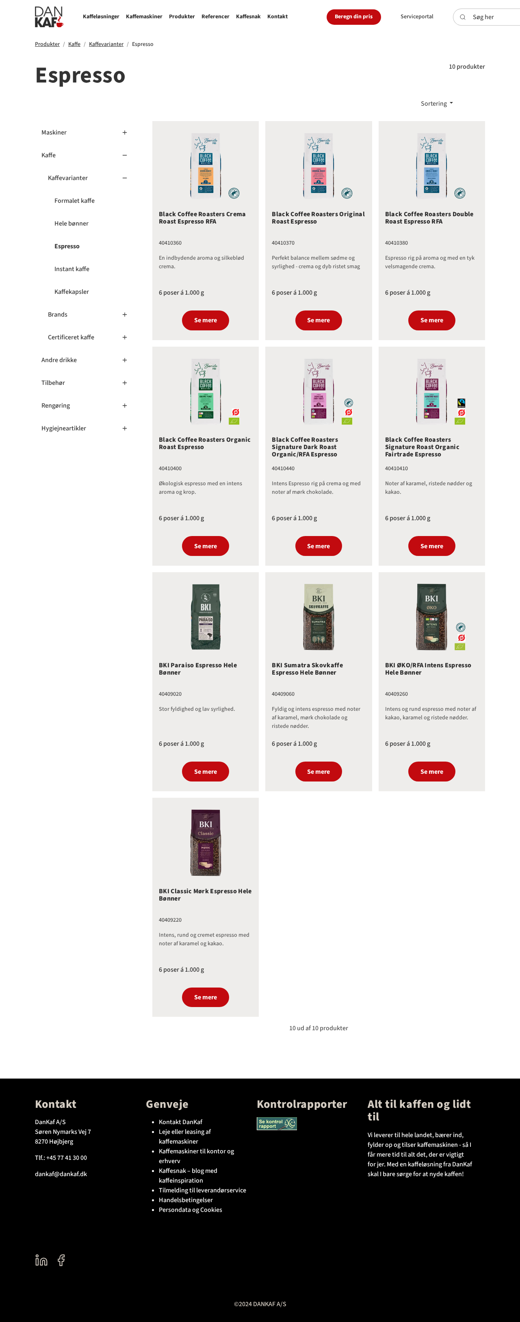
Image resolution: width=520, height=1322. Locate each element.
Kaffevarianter (106, 44)
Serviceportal (417, 17)
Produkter (47, 44)
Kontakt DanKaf (180, 1122)
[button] (101, 16)
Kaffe (74, 44)
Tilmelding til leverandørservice (202, 1190)
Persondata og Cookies (190, 1209)
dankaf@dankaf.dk (61, 1174)
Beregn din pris (354, 17)
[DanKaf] (49, 17)
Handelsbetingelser (186, 1200)
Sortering (434, 103)
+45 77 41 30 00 (66, 1157)
